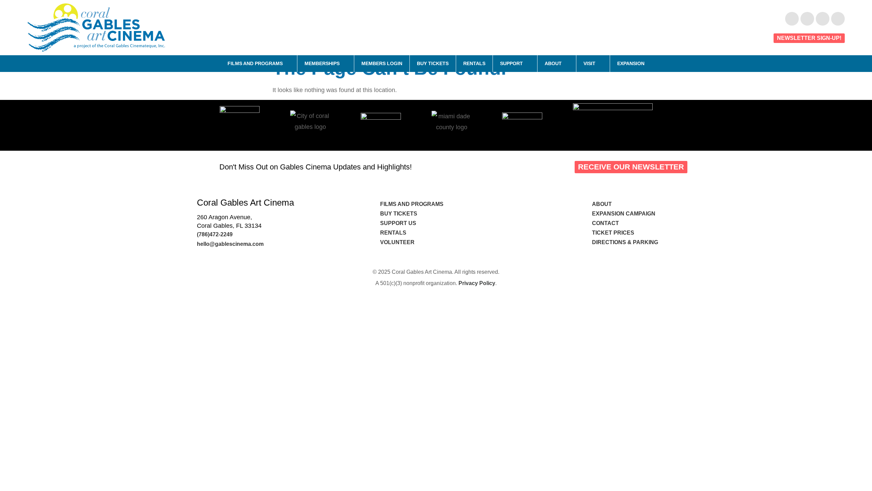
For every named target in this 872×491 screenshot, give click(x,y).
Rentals (474, 63)
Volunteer (398, 242)
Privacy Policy (476, 283)
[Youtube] (807, 19)
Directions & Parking (625, 242)
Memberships (322, 63)
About (553, 63)
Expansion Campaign (624, 214)
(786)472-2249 (215, 234)
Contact (606, 223)
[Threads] (838, 19)
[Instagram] (822, 19)
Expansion (630, 63)
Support (511, 63)
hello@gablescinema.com (230, 244)
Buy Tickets (433, 63)
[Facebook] (792, 19)
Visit (589, 63)
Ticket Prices (613, 233)
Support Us (398, 223)
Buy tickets (398, 214)
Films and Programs (255, 63)
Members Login (381, 63)
